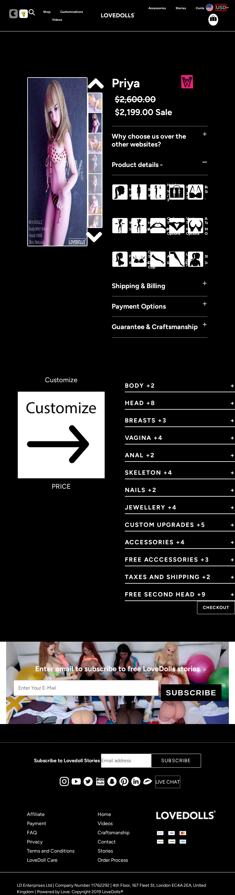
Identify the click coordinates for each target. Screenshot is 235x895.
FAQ (32, 832)
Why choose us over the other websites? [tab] (149, 140)
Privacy (35, 842)
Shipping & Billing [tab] (138, 286)
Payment (36, 823)
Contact (107, 842)
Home (104, 814)
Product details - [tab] (137, 165)
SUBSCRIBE (191, 692)
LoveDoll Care (42, 860)
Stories (105, 851)
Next (95, 84)
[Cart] (208, 25)
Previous (95, 237)
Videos (105, 823)
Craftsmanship (113, 832)
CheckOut (216, 607)
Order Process (113, 860)
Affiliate (36, 814)
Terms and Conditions (50, 851)
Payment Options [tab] (139, 306)
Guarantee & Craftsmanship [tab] (155, 327)
